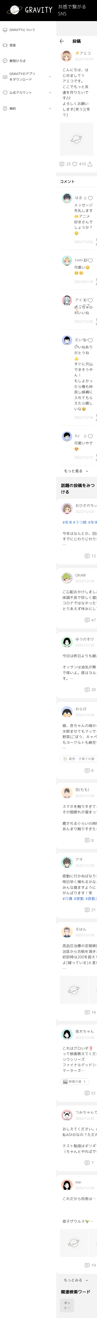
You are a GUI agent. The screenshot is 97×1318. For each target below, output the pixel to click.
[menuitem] (28, 29)
